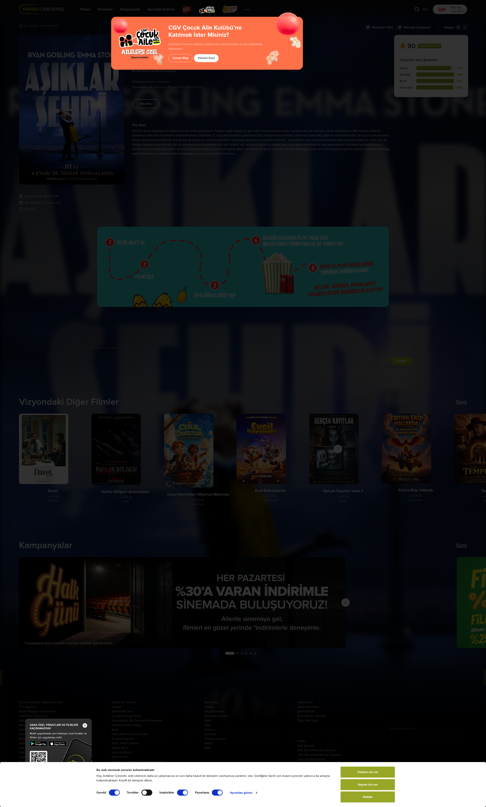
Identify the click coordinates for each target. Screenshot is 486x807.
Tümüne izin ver (367, 772)
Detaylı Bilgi (180, 58)
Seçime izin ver (368, 784)
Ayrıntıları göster (241, 792)
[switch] (146, 793)
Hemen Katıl (206, 58)
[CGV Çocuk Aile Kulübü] (207, 9)
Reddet (367, 796)
